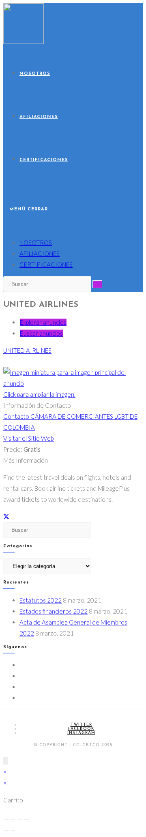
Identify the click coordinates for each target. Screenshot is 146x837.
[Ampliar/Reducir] (6, 819)
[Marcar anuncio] (19, 516)
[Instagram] (21, 687)
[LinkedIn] (21, 698)
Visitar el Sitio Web (28, 438)
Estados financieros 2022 (53, 611)
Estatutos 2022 (40, 600)
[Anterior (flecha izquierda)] (6, 830)
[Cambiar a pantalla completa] (13, 819)
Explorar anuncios (43, 322)
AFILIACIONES (39, 253)
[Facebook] (21, 676)
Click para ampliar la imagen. (39, 394)
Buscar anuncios (41, 333)
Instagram (81, 733)
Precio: (12, 449)
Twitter (81, 725)
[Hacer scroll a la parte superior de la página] (5, 761)
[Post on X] (6, 516)
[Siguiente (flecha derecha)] (13, 830)
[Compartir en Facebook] (13, 516)
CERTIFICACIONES (46, 264)
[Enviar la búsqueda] (97, 284)
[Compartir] (20, 819)
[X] (21, 665)
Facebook (81, 729)
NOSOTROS (35, 242)
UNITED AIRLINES (27, 350)
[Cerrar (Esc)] (27, 819)
